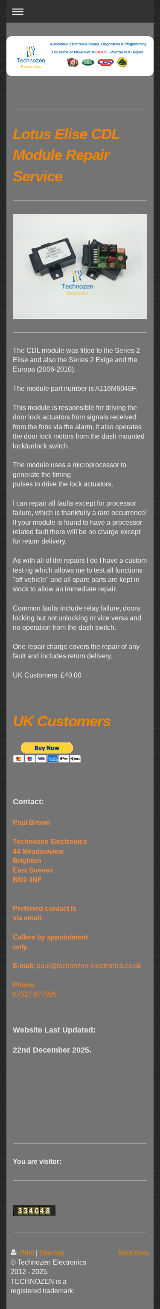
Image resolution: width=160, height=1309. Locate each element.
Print (27, 1253)
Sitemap (51, 1253)
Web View (133, 1253)
